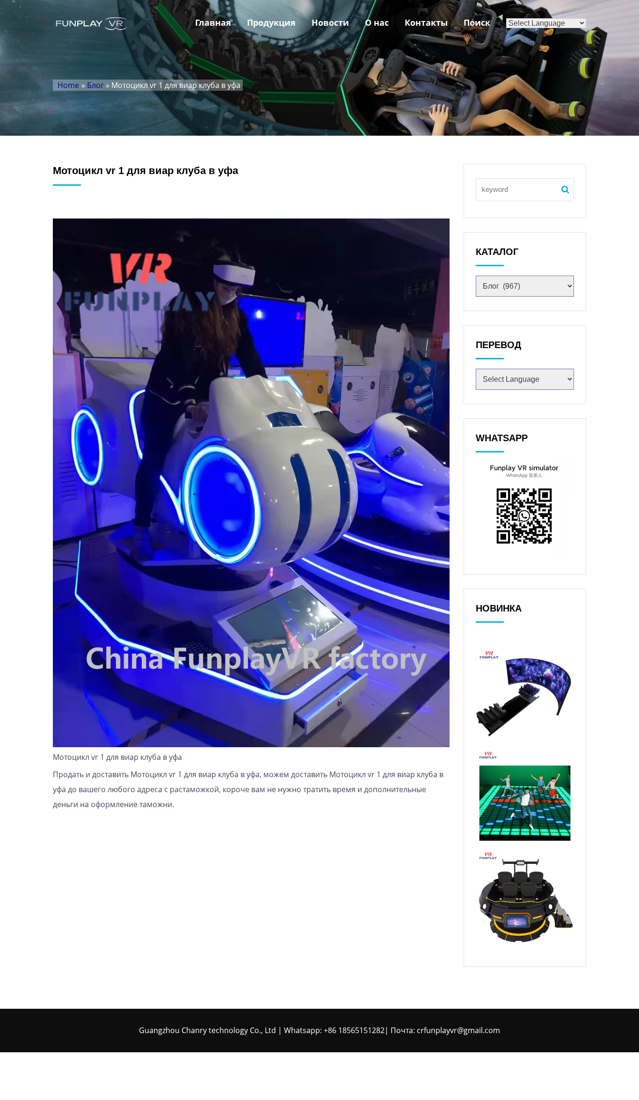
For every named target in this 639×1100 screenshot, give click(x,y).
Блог (95, 85)
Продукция (271, 22)
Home (68, 85)
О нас (377, 22)
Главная (213, 22)
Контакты (426, 22)
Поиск (477, 22)
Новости (330, 22)
